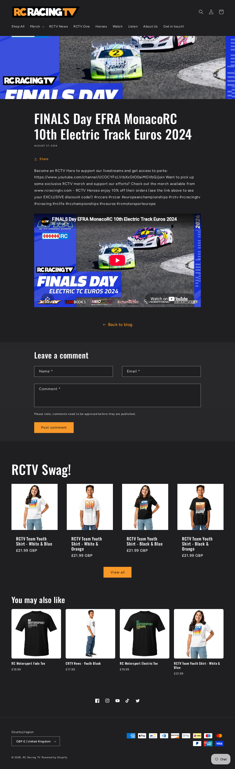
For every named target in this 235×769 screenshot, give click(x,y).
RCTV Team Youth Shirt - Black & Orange (197, 543)
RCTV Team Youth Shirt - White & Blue (34, 541)
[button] (36, 26)
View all (118, 572)
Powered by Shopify (54, 757)
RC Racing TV (32, 757)
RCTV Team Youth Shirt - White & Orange (86, 543)
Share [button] (44, 159)
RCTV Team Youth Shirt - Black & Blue (145, 541)
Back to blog (120, 324)
